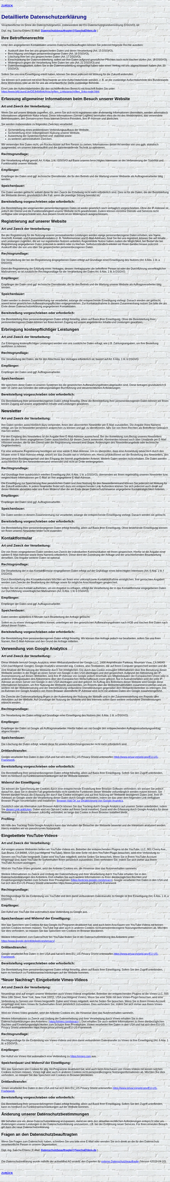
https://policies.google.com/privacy (91, 880)
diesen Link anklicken (19, 809)
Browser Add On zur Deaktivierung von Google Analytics (90, 800)
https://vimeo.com (80, 1056)
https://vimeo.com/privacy (64, 1021)
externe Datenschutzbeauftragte (120, 1161)
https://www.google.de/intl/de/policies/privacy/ (28, 941)
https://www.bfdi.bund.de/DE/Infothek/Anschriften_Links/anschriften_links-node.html (50, 91)
